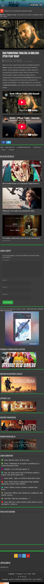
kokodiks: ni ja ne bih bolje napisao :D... (17, 469)
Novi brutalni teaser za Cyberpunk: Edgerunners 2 (20, 183)
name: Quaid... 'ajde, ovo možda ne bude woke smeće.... (23, 478)
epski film (37, 147)
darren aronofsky (24, 147)
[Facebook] (20, 556)
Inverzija (5, 579)
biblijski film (10, 147)
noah (4, 149)
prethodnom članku (10, 85)
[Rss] (16, 556)
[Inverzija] (22, 3)
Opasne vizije (11, 15)
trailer (11, 149)
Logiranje (11, 574)
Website (5, 294)
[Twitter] (24, 556)
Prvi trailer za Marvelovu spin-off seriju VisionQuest (21, 238)
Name (4, 280)
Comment (6, 260)
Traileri (14, 61)
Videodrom (20, 61)
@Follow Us (5, 563)
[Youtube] (28, 556)
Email (4, 287)
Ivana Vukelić (8, 60)
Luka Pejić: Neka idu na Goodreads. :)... (17, 498)
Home (4, 15)
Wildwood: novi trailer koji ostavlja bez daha (18, 11)
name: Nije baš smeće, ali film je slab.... (17, 460)
